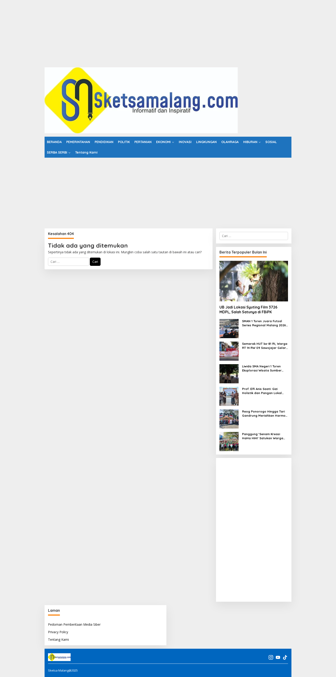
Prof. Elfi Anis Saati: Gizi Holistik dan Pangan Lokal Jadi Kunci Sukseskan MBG (262, 391)
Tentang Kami (58, 639)
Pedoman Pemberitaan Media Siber (74, 624)
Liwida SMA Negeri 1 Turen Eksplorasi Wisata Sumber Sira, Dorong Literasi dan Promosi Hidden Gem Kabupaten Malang (262, 368)
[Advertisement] (137, 32)
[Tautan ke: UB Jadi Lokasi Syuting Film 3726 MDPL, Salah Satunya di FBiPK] (253, 281)
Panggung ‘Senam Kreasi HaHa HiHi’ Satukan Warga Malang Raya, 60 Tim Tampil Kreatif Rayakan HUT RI (263, 436)
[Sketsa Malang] (141, 100)
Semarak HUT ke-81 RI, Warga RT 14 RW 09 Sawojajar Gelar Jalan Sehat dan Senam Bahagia (264, 346)
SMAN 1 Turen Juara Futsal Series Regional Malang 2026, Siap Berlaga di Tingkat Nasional (264, 323)
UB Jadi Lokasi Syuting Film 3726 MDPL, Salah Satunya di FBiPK (248, 309)
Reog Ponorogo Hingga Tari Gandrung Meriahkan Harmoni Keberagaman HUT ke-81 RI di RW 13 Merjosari (265, 414)
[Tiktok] (285, 657)
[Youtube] (278, 657)
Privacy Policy (58, 632)
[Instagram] (271, 657)
